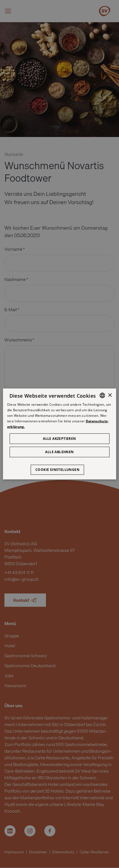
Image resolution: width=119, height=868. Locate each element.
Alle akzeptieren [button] (59, 438)
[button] (59, 467)
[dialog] (59, 434)
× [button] (110, 395)
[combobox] (102, 395)
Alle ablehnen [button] (59, 452)
